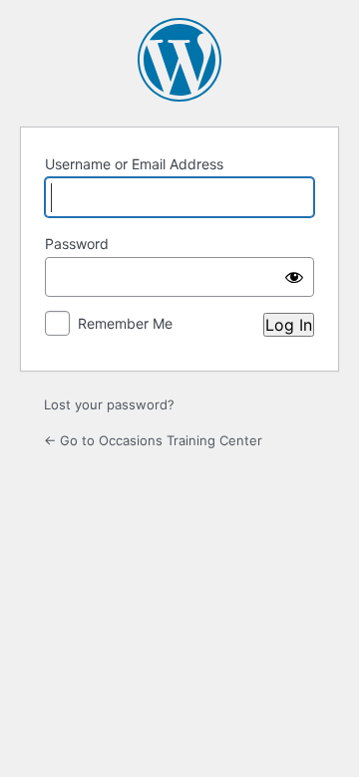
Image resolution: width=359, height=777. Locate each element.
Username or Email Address (134, 163)
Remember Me (125, 323)
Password (77, 243)
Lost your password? (109, 404)
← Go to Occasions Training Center (153, 440)
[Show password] (294, 277)
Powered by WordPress (179, 60)
